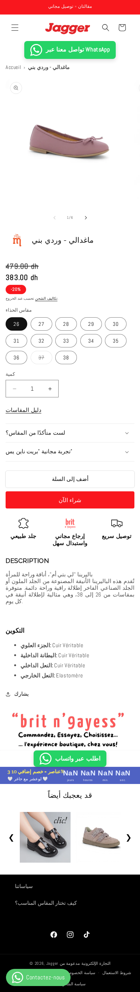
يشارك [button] (21, 693)
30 (116, 324)
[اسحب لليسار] (54, 217)
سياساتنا (24, 886)
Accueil (13, 67)
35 (116, 340)
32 (41, 340)
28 (66, 324)
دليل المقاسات (23, 410)
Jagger (53, 963)
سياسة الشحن (74, 983)
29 (91, 324)
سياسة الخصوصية (80, 972)
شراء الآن (70, 500)
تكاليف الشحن (46, 298)
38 (66, 357)
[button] (15, 27)
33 (66, 340)
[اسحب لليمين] (85, 217)
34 (91, 340)
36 (16, 357)
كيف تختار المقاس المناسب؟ (46, 903)
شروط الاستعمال (116, 972)
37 (45, 359)
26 (16, 324)
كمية (10, 374)
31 (16, 340)
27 (41, 324)
